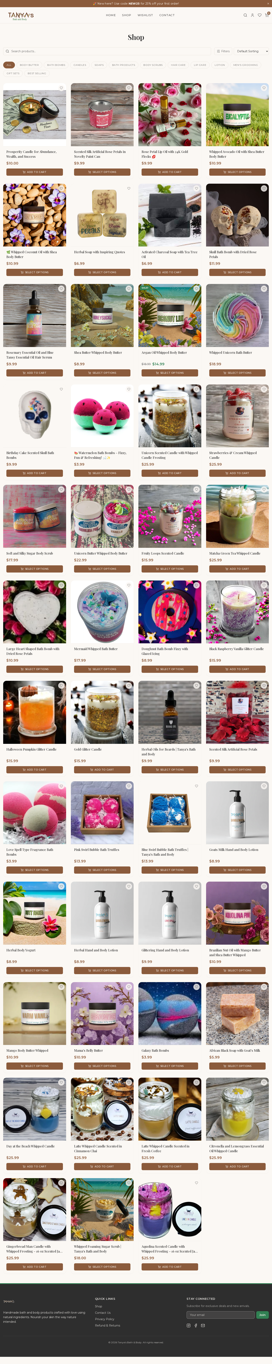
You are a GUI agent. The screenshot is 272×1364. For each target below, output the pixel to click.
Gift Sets (13, 73)
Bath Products (123, 64)
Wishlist (145, 15)
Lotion (220, 64)
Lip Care (200, 64)
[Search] (245, 15)
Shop (126, 15)
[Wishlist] (260, 15)
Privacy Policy (104, 1319)
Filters (225, 51)
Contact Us (103, 1313)
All (9, 64)
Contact (166, 15)
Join (262, 1315)
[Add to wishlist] (61, 88)
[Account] (252, 15)
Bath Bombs (56, 64)
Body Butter (29, 64)
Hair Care (178, 64)
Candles (79, 64)
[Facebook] (196, 1326)
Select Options (104, 171)
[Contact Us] (203, 1326)
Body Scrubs (153, 64)
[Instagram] (189, 1326)
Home (111, 15)
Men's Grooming (245, 64)
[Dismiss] (268, 3)
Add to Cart (37, 171)
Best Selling (37, 73)
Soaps (99, 64)
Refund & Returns (107, 1325)
